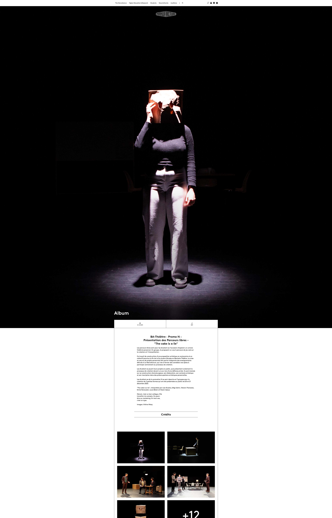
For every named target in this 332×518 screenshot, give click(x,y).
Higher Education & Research (138, 3)
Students (153, 3)
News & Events (163, 3)
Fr (182, 3)
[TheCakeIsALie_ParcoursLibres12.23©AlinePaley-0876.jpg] (141, 447)
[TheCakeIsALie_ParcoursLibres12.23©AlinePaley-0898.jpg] (191, 482)
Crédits (166, 414)
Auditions (174, 3)
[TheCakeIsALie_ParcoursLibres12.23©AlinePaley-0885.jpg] (191, 447)
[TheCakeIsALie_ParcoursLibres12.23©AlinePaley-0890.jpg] (141, 482)
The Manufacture (121, 3)
